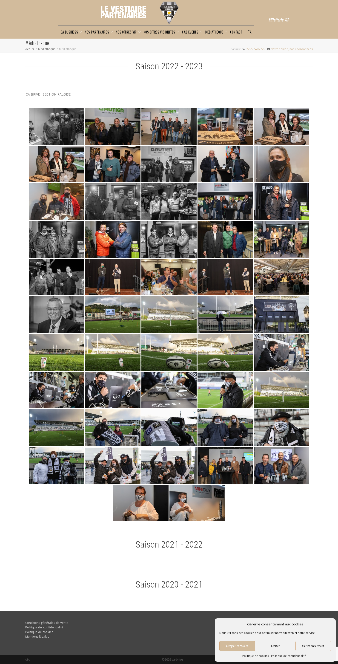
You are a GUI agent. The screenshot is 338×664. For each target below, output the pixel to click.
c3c (27, 659)
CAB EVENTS (190, 32)
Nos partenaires (97, 32)
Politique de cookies (255, 656)
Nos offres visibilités (160, 32)
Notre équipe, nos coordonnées (292, 49)
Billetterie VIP (279, 19)
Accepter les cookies (237, 646)
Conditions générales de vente (46, 623)
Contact (236, 32)
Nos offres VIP (127, 32)
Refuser (275, 646)
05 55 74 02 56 (255, 49)
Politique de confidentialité (288, 656)
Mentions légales (37, 636)
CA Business (70, 32)
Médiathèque (214, 32)
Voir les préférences (313, 646)
